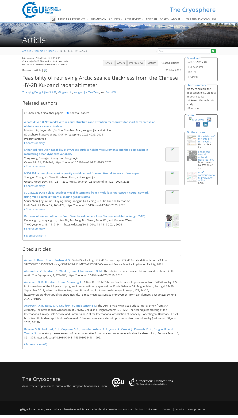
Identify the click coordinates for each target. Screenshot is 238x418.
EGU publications (198, 19)
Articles (26, 50)
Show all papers (79, 113)
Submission (98, 19)
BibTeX (192, 72)
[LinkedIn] (205, 124)
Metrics (152, 63)
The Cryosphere (193, 9)
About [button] (176, 19)
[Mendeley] (196, 119)
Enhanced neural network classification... (206, 155)
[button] (156, 50)
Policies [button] (114, 19)
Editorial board (157, 19)
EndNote (193, 77)
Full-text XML (195, 67)
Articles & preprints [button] (72, 19)
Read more (194, 108)
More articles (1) (35, 235)
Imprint (179, 409)
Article (109, 63)
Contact (167, 409)
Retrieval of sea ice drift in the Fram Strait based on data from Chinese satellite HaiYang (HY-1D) (84, 216)
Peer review (136, 63)
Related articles (170, 63)
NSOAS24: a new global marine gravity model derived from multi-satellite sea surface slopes (81, 173)
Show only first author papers (45, 113)
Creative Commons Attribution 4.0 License (132, 409)
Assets (121, 63)
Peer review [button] (133, 19)
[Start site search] (213, 51)
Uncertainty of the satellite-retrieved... (206, 139)
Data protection (197, 409)
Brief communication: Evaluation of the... (206, 176)
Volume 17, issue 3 (45, 50)
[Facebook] (198, 124)
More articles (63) (36, 344)
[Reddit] (209, 119)
